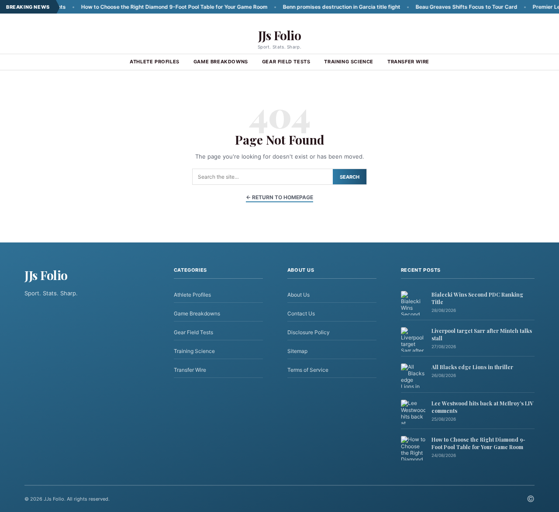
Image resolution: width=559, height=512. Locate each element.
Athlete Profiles (154, 62)
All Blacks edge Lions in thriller (472, 366)
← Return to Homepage (279, 197)
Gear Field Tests (286, 62)
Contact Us (301, 313)
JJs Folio (279, 35)
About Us (298, 294)
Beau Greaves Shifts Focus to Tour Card (451, 6)
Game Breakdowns (220, 62)
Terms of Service (307, 370)
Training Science (348, 62)
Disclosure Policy (308, 332)
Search (349, 177)
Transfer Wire (408, 62)
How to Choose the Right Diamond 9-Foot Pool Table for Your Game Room (159, 6)
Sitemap (297, 351)
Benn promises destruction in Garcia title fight (326, 6)
